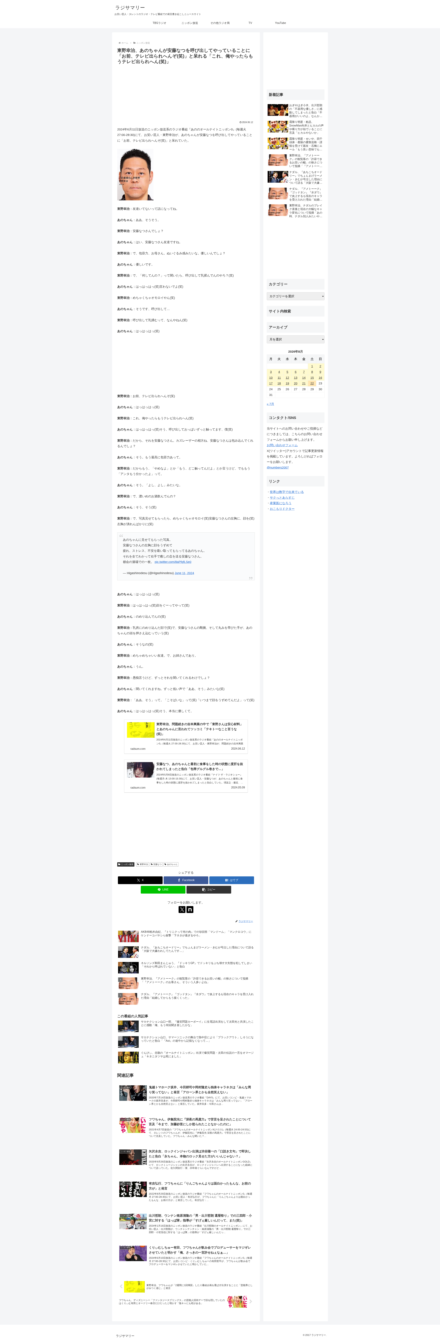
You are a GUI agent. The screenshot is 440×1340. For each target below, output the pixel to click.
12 (287, 377)
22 (312, 383)
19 (287, 383)
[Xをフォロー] (182, 909)
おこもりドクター (282, 509)
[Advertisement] (186, 91)
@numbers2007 (278, 467)
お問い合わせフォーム (282, 445)
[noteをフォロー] (189, 909)
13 (295, 377)
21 (304, 383)
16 (320, 377)
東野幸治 (144, 864)
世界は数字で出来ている (287, 492)
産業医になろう (281, 503)
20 (295, 383)
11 (279, 377)
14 (304, 377)
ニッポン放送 (127, 864)
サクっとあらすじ (282, 497)
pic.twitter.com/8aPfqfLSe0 (173, 562)
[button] (208, 890)
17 (271, 383)
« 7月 (270, 404)
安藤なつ (157, 864)
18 (279, 383)
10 (271, 377)
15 (312, 377)
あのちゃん (172, 864)
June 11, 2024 (184, 573)
